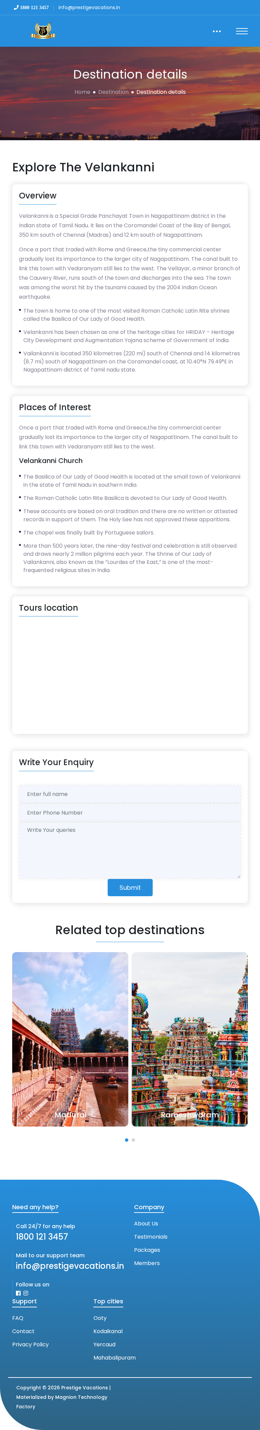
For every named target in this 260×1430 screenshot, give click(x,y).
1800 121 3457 (42, 1236)
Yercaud (104, 1344)
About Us (146, 1223)
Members (147, 1263)
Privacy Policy (30, 1344)
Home (82, 92)
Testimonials (151, 1237)
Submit (130, 887)
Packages (147, 1250)
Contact (23, 1331)
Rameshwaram (178, 1115)
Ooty (100, 1318)
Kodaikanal (108, 1331)
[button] (126, 1140)
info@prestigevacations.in (70, 1265)
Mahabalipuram (114, 1358)
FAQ (17, 1318)
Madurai (59, 1115)
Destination (113, 92)
